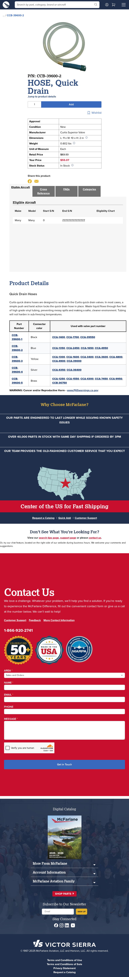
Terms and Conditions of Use (64, 960)
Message (11, 719)
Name (8, 683)
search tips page (49, 538)
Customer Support (86, 518)
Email (8, 695)
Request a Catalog (43, 518)
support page (68, 538)
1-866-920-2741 (18, 630)
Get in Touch (64, 764)
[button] (64, 894)
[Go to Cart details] (114, 5)
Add (71, 104)
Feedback (35, 620)
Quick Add (64, 518)
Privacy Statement (64, 968)
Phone (8, 707)
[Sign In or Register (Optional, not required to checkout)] (107, 5)
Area (8, 670)
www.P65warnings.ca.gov (82, 390)
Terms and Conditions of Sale (64, 964)
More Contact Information (59, 620)
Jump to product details (42, 96)
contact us (95, 538)
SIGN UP (81, 911)
